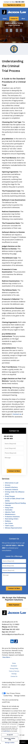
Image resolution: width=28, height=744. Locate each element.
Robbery (8, 521)
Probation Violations (12, 517)
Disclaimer (14, 666)
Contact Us (14, 18)
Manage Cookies (19, 696)
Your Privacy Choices (13, 693)
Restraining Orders (11, 519)
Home (5, 18)
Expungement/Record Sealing (15, 503)
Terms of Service (14, 671)
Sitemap (14, 674)
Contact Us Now (14, 471)
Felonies (8, 505)
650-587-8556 (13, 627)
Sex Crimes (9, 523)
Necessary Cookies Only (9, 739)
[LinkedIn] (12, 641)
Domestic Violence (11, 489)
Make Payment (14, 605)
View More (6, 657)
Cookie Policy (8, 696)
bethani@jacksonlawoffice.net (13, 634)
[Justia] (16, 641)
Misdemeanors (10, 514)
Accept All (10, 734)
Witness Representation (13, 528)
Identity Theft (10, 512)
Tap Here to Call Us (14, 5)
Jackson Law (20, 735)
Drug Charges (10, 496)
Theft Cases (9, 526)
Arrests (7, 485)
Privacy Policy (14, 668)
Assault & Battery (11, 487)
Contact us (17, 414)
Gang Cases (9, 507)
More (23, 18)
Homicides (8, 510)
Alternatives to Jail (11, 483)
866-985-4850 (14, 629)
